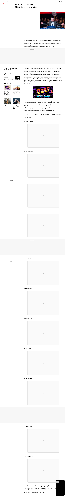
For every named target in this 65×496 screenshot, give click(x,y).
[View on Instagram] (43, 135)
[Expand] (57, 481)
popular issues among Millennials (34, 102)
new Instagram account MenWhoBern (43, 45)
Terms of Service (18, 79)
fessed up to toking (36, 104)
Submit (18, 77)
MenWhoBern (34, 492)
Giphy (44, 492)
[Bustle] (5, 1)
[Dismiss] (63, 481)
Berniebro (53, 110)
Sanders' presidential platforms (54, 74)
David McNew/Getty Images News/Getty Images (64, 20)
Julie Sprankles (5, 36)
